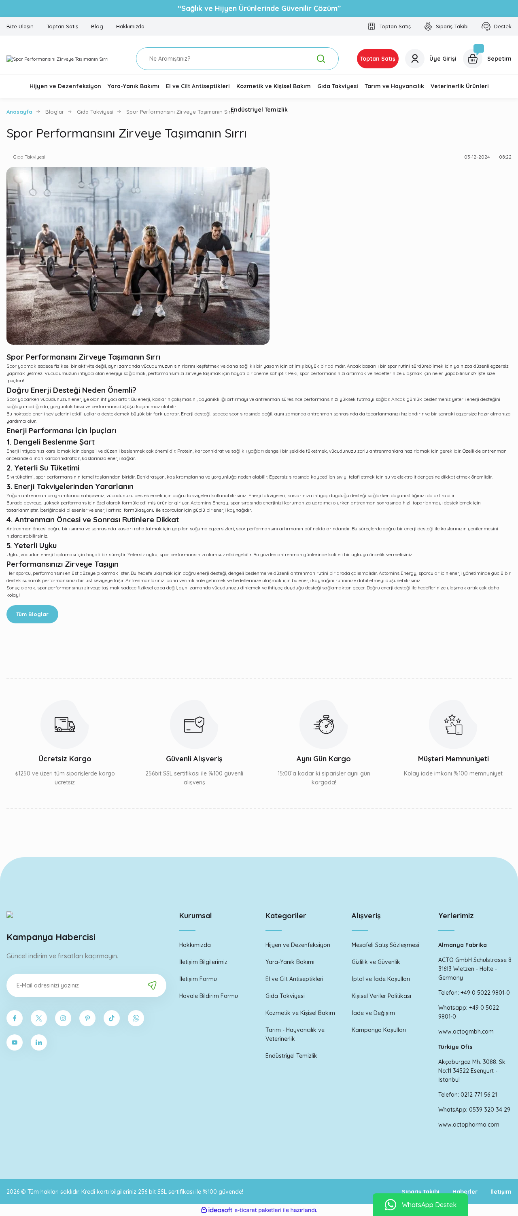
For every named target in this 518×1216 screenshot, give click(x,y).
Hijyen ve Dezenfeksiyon (297, 945)
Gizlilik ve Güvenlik (376, 962)
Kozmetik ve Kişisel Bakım (300, 1013)
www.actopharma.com (468, 1124)
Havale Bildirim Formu (208, 996)
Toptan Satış (377, 58)
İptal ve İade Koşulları (381, 979)
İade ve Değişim (373, 1013)
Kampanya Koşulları (379, 1030)
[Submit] (152, 985)
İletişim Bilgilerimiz (203, 962)
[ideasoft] (216, 1210)
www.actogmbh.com (466, 1031)
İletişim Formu (198, 979)
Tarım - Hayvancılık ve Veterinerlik (295, 1034)
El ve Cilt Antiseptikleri (294, 979)
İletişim (501, 1191)
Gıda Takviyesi (285, 996)
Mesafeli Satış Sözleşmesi (385, 945)
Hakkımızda (195, 945)
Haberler (465, 1191)
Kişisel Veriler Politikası (381, 996)
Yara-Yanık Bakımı (289, 962)
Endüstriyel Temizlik (291, 1055)
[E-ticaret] (258, 1210)
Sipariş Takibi (420, 1191)
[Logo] (57, 59)
